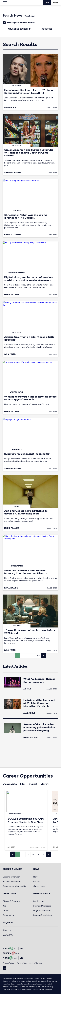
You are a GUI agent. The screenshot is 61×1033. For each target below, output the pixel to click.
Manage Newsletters (42, 915)
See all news (30, 16)
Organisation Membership (14, 886)
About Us (7, 930)
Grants (6, 910)
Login (55, 3)
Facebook (4, 968)
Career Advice (39, 886)
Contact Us (8, 935)
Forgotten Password (42, 910)
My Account (38, 901)
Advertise (47, 29)
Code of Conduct (35, 963)
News (35, 877)
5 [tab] (38, 854)
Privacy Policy (8, 963)
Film (22, 784)
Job (4, 906)
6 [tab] (43, 854)
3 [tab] (28, 854)
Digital (33, 784)
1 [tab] (17, 854)
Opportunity (8, 915)
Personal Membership (12, 881)
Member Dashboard (42, 906)
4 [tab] (33, 854)
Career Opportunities (28, 776)
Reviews (36, 881)
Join (47, 3)
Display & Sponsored (12, 901)
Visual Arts (10, 784)
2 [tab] (22, 854)
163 (38, 655)
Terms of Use (22, 963)
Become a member (11, 877)
